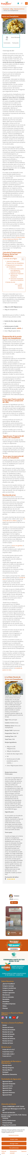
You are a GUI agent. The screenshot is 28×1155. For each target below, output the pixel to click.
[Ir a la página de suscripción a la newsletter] (14, 945)
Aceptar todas (14, 1139)
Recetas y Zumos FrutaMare (12, 1023)
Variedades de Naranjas (10, 1061)
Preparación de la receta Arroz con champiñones (14, 266)
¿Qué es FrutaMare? (8, 984)
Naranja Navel (7, 1065)
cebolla (19, 328)
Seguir (15, 902)
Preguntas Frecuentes (9, 1125)
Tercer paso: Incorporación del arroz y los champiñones (17, 279)
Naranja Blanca (7, 1070)
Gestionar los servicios (14, 1135)
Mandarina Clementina (9, 1074)
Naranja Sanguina (8, 1068)
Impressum (23, 1151)
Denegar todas (14, 1143)
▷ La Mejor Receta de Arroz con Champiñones (20, 286)
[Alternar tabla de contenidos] (22, 259)
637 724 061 (20, 1106)
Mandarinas (6, 1063)
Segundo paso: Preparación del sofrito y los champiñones (17, 275)
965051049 (11, 1106)
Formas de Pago (7, 1123)
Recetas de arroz (10, 282)
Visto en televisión (8, 997)
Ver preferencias (14, 1148)
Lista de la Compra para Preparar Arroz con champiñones (15, 262)
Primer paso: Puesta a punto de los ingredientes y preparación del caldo (17, 270)
